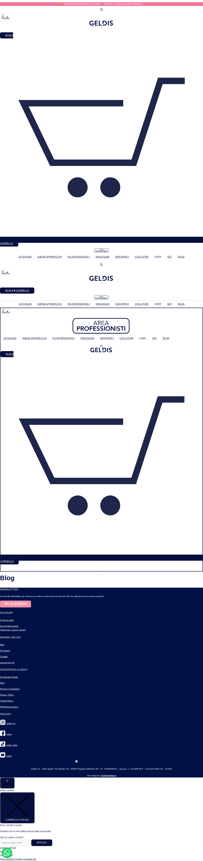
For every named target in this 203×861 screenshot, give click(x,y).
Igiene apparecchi (49, 257)
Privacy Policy (7, 695)
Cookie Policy (6, 701)
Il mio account (7, 620)
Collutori (141, 257)
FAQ (2, 683)
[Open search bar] (101, 9)
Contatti (3, 656)
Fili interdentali (79, 257)
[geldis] (2, 734)
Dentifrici (122, 257)
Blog (181, 257)
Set (169, 257)
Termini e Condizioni (9, 689)
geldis (9, 734)
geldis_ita (10, 723)
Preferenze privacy (9, 707)
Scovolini (25, 257)
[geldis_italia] (2, 745)
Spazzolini (102, 257)
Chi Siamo (5, 650)
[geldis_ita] (2, 723)
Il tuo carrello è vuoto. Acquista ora (18, 859)
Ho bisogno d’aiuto (9, 677)
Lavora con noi (7, 662)
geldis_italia (11, 745)
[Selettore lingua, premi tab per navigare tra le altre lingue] (5, 17)
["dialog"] (101, 824)
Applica (42, 842)
